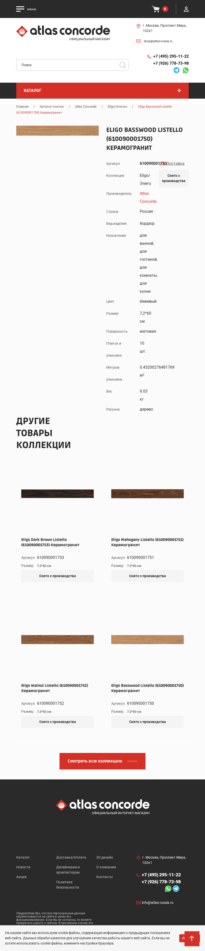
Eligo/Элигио (117, 106)
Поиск (123, 65)
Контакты (104, 877)
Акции (21, 877)
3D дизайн (104, 857)
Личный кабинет (186, 8)
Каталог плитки (52, 106)
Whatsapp (184, 70)
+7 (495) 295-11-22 (171, 56)
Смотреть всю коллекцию (95, 761)
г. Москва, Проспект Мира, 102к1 (164, 28)
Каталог (23, 857)
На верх (192, 941)
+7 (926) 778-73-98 (171, 63)
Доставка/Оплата (71, 857)
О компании (106, 867)
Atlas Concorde (85, 106)
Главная (22, 106)
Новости (23, 867)
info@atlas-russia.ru (158, 903)
